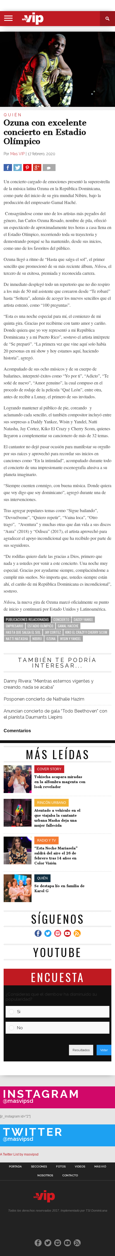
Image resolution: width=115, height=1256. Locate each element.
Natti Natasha (17, 638)
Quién (13, 115)
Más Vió (100, 1166)
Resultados (81, 1050)
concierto (61, 619)
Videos (80, 1166)
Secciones (39, 1166)
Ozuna (51, 638)
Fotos (61, 1166)
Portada (15, 1166)
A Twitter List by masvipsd (19, 1154)
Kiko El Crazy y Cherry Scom (86, 632)
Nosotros (45, 1175)
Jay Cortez (53, 632)
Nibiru (37, 638)
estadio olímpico (40, 625)
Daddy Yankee (83, 619)
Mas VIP (17, 154)
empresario (14, 625)
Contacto (70, 1175)
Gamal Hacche (68, 625)
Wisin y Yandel (70, 638)
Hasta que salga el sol (23, 632)
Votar (104, 1050)
